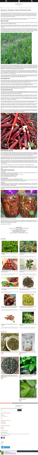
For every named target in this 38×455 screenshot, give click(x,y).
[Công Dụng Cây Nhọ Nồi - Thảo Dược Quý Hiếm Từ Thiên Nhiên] (10, 246)
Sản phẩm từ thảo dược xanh (5, 420)
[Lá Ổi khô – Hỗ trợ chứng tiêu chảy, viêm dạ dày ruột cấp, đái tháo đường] (28, 389)
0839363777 (4, 435)
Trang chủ (2, 7)
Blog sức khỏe (7, 7)
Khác (1, 418)
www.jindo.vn (21, 229)
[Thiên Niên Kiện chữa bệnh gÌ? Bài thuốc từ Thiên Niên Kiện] (10, 317)
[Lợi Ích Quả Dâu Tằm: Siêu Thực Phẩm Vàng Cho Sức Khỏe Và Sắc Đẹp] (10, 282)
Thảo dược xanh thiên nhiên (5, 425)
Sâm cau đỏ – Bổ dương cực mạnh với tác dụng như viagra (23, 7)
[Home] (19, 4)
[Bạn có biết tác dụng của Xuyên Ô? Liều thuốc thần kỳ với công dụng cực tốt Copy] (28, 282)
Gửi (19, 410)
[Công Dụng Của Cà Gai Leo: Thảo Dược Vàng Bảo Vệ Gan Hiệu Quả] (28, 246)
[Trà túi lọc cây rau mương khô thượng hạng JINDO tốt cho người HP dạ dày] (28, 342)
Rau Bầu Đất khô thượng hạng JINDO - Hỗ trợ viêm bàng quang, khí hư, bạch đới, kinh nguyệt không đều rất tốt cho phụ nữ (9, 376)
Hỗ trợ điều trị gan (3, 421)
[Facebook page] (2, 438)
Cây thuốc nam (12, 7)
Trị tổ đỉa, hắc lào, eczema (4, 416)
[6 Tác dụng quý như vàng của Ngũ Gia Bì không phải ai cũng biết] (28, 317)
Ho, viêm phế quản (3, 422)
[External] (19, 447)
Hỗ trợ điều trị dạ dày (3, 423)
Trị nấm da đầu (3, 415)
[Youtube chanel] (4, 438)
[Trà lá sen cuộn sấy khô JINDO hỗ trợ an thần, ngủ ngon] (10, 342)
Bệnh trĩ (2, 414)
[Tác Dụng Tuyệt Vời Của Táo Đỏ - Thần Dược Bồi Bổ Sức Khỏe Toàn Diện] (10, 264)
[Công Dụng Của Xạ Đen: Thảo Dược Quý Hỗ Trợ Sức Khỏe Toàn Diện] (28, 264)
